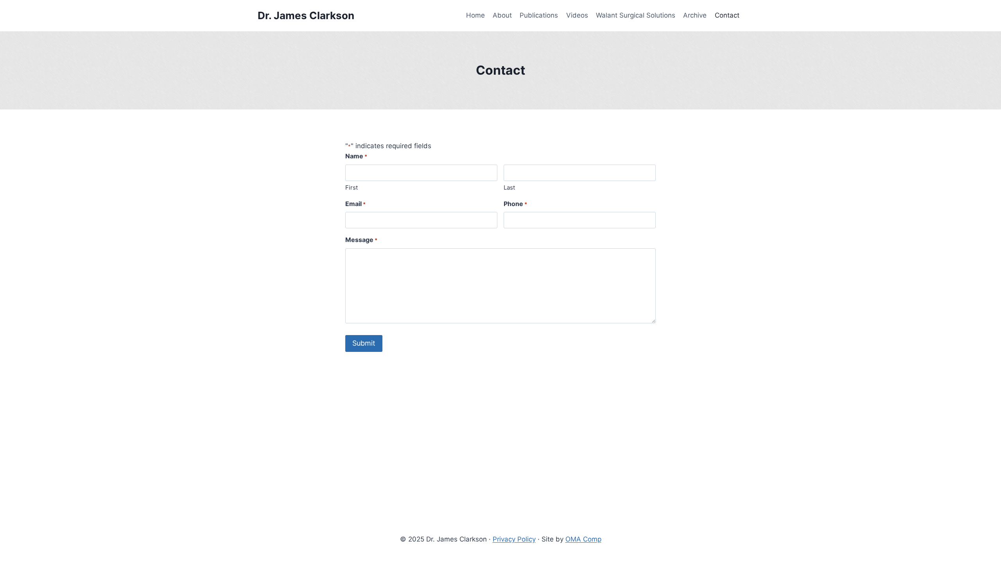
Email (355, 204)
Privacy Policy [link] (514, 539)
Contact (727, 15)
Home (475, 15)
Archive (695, 15)
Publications (539, 15)
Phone (515, 204)
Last (509, 187)
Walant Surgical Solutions (635, 15)
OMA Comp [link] (583, 539)
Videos (577, 15)
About (502, 15)
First (351, 187)
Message (361, 240)
